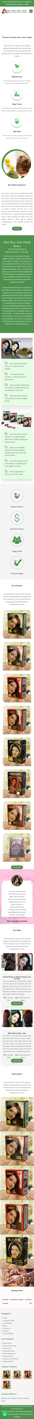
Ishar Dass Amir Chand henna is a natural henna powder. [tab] (16, 366)
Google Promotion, (20, 1414)
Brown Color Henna (9, 1346)
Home (5, 1318)
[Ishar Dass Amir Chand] (14, 11)
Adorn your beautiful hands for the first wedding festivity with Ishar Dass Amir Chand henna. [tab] (15, 451)
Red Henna (7, 1348)
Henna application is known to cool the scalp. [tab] (15, 473)
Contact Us (7, 1328)
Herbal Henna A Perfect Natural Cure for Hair (17, 978)
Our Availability (8, 1333)
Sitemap (6, 1331)
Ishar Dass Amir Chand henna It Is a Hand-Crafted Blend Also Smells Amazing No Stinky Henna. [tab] (16, 438)
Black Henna (7, 1343)
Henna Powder (8, 1361)
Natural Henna (8, 1356)
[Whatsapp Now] (4, 1414)
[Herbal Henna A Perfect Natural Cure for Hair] (17, 962)
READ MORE (17, 1003)
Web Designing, (7, 1414)
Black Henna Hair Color (17, 1033)
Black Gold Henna (9, 1353)
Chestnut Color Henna (10, 1359)
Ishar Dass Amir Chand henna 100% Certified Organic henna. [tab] (16, 398)
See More (17, 228)
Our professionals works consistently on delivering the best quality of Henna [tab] (16, 463)
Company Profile (8, 1320)
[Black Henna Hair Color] (17, 1018)
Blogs (5, 1326)
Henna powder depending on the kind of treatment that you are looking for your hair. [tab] (17, 387)
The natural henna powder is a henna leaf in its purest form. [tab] (15, 376)
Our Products (17, 867)
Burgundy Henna (9, 1351)
